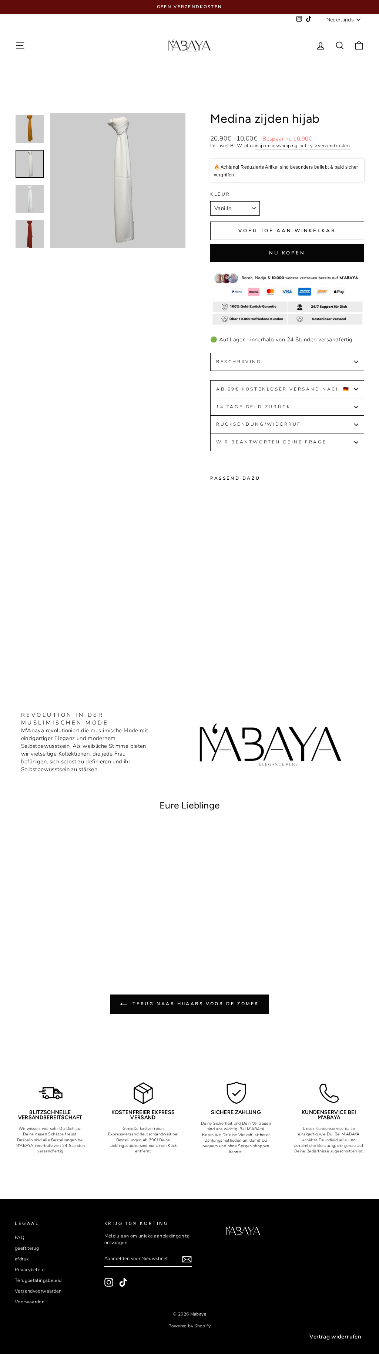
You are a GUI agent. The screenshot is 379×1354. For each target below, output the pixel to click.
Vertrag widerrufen (335, 1336)
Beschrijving (239, 362)
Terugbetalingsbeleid (38, 1280)
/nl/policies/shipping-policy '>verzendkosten (302, 146)
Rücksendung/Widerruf (260, 424)
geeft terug (27, 1248)
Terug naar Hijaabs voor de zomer (194, 1004)
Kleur (220, 194)
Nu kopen (287, 253)
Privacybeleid (29, 1269)
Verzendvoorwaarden (38, 1291)
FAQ (19, 1237)
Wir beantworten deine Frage (271, 442)
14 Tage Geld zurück (253, 407)
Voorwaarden (29, 1302)
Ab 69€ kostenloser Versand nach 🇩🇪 (283, 389)
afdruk (21, 1259)
